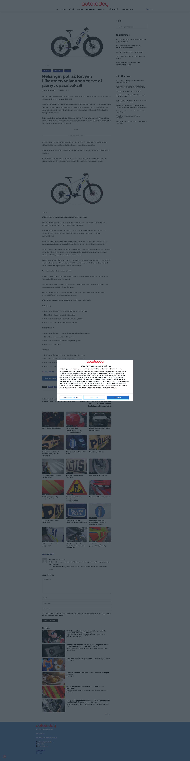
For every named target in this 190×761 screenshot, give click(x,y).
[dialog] (95, 380)
